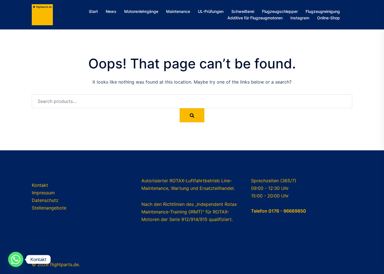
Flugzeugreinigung (323, 11)
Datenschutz (45, 200)
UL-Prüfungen (210, 11)
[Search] (192, 115)
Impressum (43, 192)
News (111, 11)
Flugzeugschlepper (280, 11)
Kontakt (40, 185)
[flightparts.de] (42, 14)
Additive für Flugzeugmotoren (255, 17)
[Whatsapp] (15, 259)
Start (93, 11)
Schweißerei (242, 11)
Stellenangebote (49, 208)
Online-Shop (328, 17)
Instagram (299, 17)
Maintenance (178, 11)
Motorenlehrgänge (141, 11)
